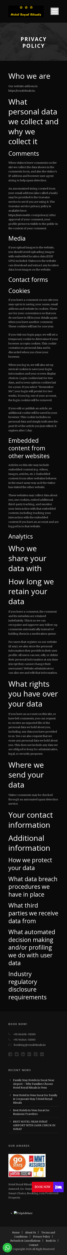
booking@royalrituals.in (30, 1045)
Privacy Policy (41, 1236)
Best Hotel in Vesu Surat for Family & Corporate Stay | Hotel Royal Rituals (35, 1099)
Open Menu (55, 11)
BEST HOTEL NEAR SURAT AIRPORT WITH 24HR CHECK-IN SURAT (34, 1125)
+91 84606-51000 (24, 1034)
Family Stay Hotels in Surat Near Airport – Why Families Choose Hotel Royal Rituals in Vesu (33, 1084)
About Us (30, 1232)
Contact (33, 1245)
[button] (58, 1187)
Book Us (51, 1240)
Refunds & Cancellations (25, 1240)
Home (16, 1232)
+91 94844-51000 (24, 1039)
